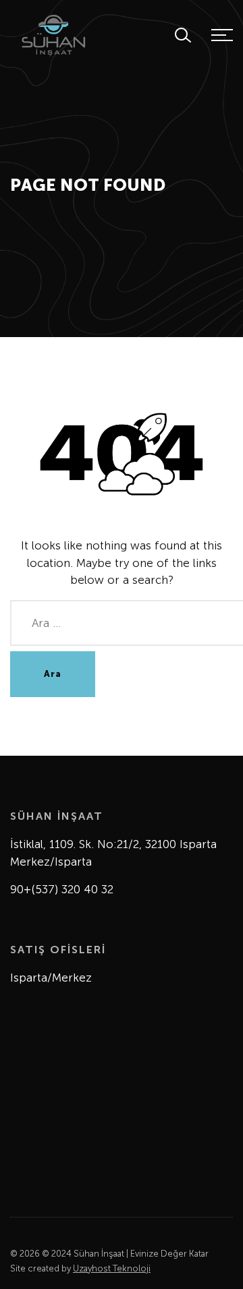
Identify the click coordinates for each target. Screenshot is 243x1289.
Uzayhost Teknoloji (112, 1268)
